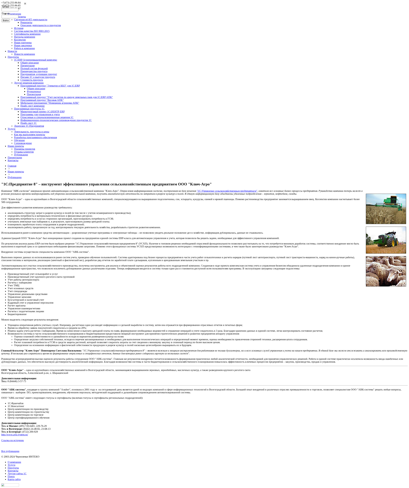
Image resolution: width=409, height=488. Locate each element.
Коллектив (20, 39)
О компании (14, 462)
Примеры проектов (24, 149)
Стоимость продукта (31, 80)
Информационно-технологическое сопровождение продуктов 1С (56, 120)
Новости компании (24, 54)
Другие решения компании (29, 82)
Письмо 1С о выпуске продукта (37, 77)
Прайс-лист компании (32, 105)
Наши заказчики (23, 45)
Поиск (11, 476)
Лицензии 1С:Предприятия (29, 126)
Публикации (21, 154)
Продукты (13, 57)
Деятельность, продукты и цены (31, 131)
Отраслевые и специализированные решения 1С (46, 117)
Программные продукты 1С (29, 108)
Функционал (34, 91)
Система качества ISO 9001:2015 (32, 31)
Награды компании (24, 36)
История (18, 28)
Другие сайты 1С (17, 473)
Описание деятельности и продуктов (40, 25)
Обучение (19, 140)
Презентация (27, 65)
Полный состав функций (34, 68)
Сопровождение (23, 143)
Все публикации (10, 451)
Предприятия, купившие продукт (38, 74)
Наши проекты (16, 146)
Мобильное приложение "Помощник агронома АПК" (49, 103)
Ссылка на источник (12, 440)
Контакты (13, 160)
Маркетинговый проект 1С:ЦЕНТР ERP (42, 111)
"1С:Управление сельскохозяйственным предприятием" (227, 191)
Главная (12, 165)
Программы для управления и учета (40, 114)
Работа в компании (24, 48)
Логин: (5, 6)
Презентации (15, 157)
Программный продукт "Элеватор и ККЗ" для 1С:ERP (50, 85)
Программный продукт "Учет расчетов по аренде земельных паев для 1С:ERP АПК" (66, 97)
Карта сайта (14, 479)
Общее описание (29, 62)
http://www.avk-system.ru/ (14, 434)
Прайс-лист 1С (28, 123)
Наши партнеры (23, 42)
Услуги (11, 128)
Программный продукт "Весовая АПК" (42, 100)
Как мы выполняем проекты (29, 134)
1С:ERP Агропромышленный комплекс (35, 59)
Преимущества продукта (33, 71)
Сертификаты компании (27, 34)
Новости (12, 51)
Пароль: (6, 13)
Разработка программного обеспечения (35, 137)
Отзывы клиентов (24, 151)
